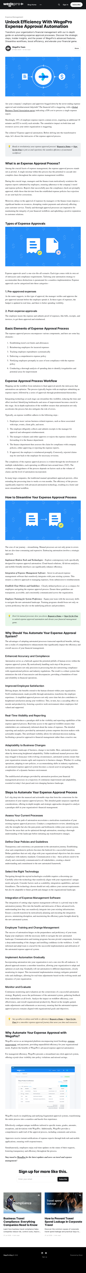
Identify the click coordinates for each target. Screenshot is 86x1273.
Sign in (65, 5)
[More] (40, 4)
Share (77, 48)
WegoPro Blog (7, 1255)
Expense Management (14, 17)
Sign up (44, 1257)
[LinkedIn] (42, 1253)
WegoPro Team (18, 47)
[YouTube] (46, 1253)
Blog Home (32, 5)
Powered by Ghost (76, 1255)
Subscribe (76, 5)
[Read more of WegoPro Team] (8, 48)
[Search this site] (59, 4)
